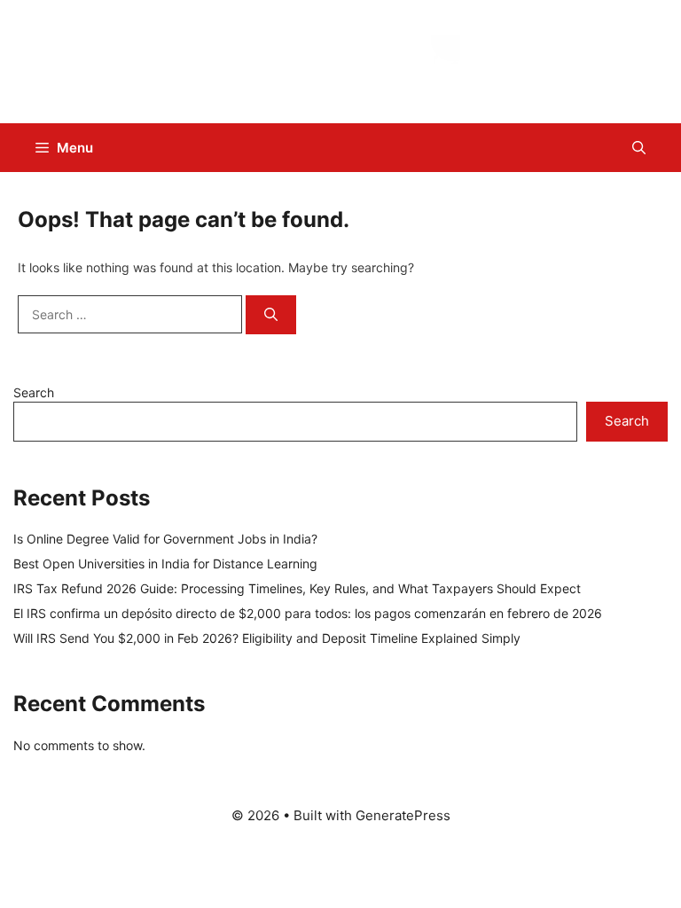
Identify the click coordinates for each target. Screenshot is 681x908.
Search (33, 392)
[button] (638, 147)
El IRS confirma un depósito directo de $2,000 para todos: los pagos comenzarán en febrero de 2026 (307, 613)
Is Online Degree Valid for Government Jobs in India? (165, 538)
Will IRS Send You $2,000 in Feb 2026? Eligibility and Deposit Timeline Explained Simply (267, 638)
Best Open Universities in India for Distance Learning (165, 563)
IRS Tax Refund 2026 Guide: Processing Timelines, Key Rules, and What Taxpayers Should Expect (297, 588)
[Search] (271, 315)
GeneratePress (403, 815)
